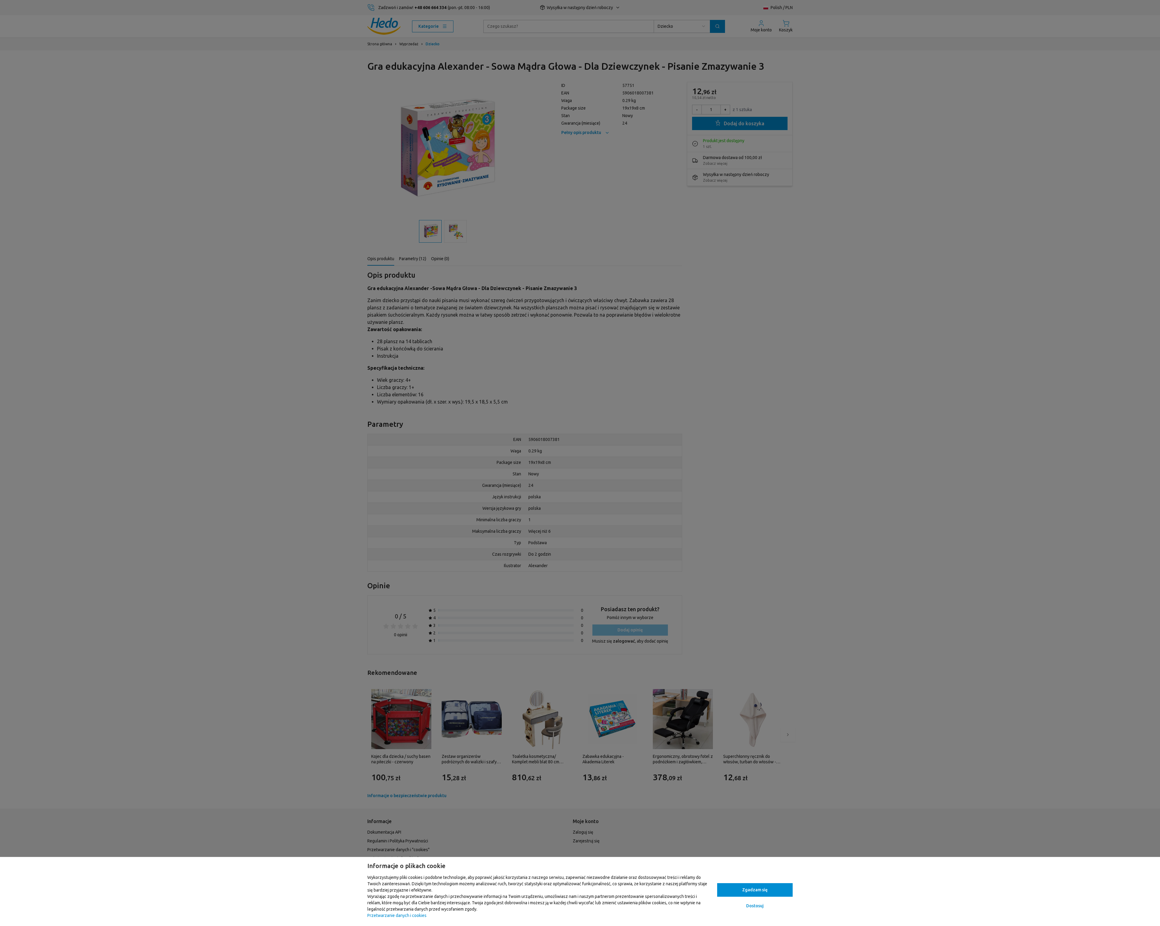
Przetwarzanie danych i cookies (397, 915)
